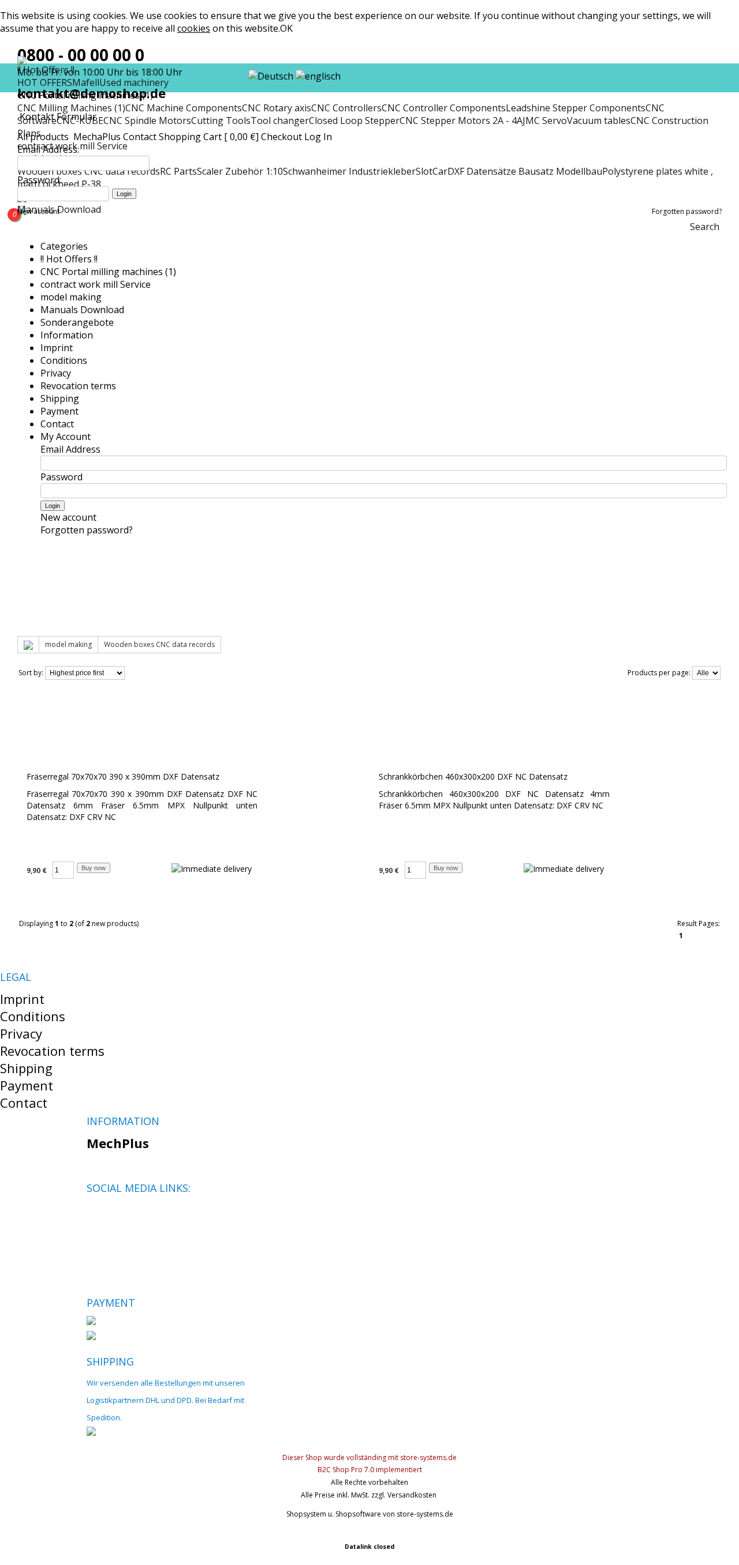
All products (44, 136)
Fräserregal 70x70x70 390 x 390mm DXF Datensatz (123, 776)
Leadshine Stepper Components (575, 107)
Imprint (56, 347)
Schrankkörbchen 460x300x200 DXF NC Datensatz (473, 776)
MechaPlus (97, 136)
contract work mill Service (95, 284)
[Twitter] (114, 1215)
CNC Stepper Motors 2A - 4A (461, 120)
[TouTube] (134, 1215)
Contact (139, 136)
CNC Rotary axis (276, 107)
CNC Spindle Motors (147, 120)
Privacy (55, 373)
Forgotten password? (687, 211)
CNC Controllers (346, 107)
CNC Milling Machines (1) (71, 107)
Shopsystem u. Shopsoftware (333, 1514)
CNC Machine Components (183, 107)
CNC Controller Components (444, 107)
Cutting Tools (221, 120)
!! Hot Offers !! (69, 259)
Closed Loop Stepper (354, 120)
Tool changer (280, 120)
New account (38, 211)
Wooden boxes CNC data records (159, 644)
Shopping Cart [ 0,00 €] (209, 136)
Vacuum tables (598, 120)
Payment (59, 411)
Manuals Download (82, 309)
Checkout (281, 136)
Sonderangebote (77, 322)
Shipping (59, 398)
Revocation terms (78, 385)
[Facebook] (95, 1215)
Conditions (63, 360)
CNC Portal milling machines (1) (108, 271)
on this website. (228, 28)
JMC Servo (544, 120)
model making (71, 297)
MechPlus (118, 1143)
